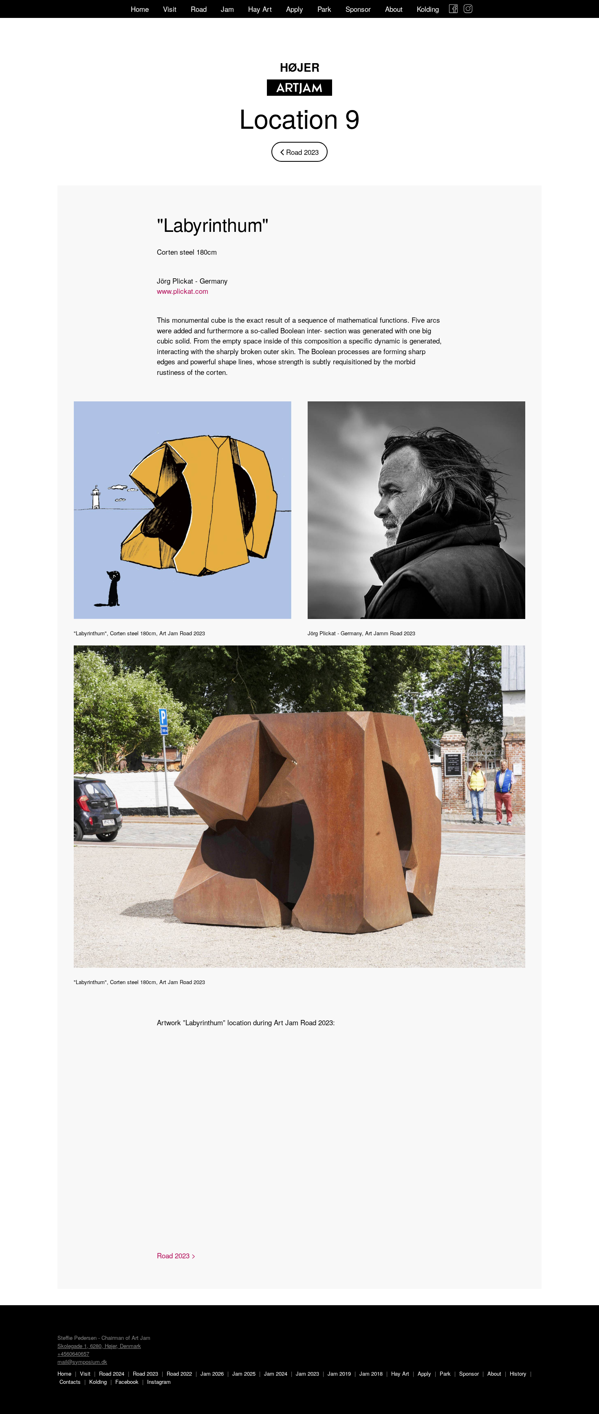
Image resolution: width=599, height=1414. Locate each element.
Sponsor (358, 9)
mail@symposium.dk (82, 1362)
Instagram (159, 1381)
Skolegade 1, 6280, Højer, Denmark (99, 1346)
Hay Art (260, 9)
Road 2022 (179, 1373)
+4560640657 (73, 1353)
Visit (169, 9)
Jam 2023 (307, 1373)
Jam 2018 (371, 1373)
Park (324, 9)
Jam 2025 (243, 1373)
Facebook (127, 1381)
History (518, 1373)
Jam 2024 (275, 1373)
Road (199, 9)
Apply (294, 9)
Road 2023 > (176, 1255)
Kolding (428, 9)
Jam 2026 (212, 1373)
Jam (227, 9)
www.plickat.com (182, 291)
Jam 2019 (339, 1373)
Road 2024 (111, 1373)
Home (140, 9)
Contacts (70, 1381)
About (394, 9)
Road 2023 (299, 152)
